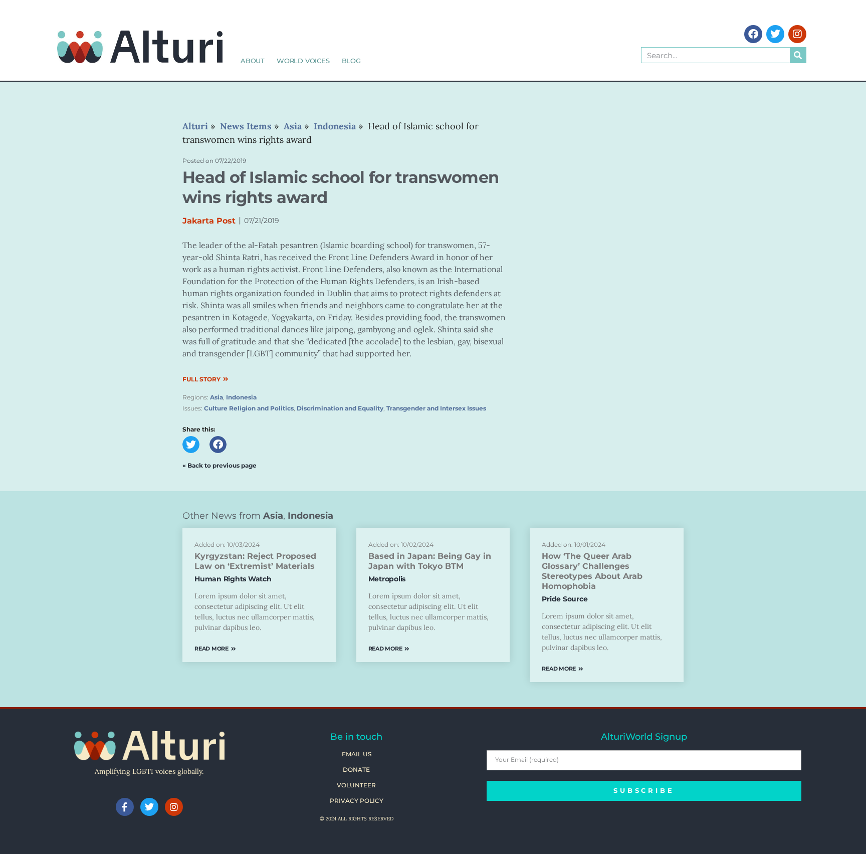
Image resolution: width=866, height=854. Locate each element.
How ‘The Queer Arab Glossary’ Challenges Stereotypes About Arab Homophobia (592, 571)
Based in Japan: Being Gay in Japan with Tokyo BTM (429, 561)
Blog (351, 61)
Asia (216, 397)
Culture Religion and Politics (249, 408)
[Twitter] (775, 34)
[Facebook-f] (125, 807)
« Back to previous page (219, 465)
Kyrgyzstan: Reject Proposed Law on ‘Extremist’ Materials (255, 561)
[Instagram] (797, 34)
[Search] (798, 55)
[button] (190, 444)
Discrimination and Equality (340, 408)
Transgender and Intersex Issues (436, 408)
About (253, 61)
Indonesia (241, 397)
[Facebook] (753, 34)
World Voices (303, 61)
